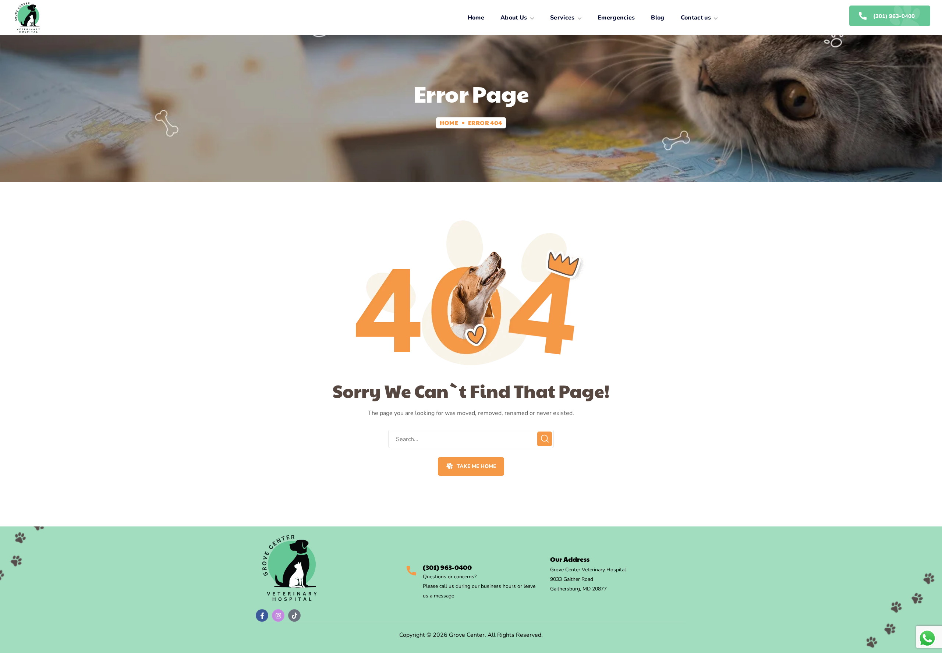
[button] (471, 466)
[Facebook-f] (262, 615)
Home (449, 122)
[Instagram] (278, 615)
